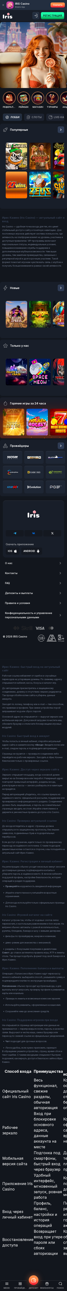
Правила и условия (17, 603)
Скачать (57, 5)
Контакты (11, 573)
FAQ (7, 583)
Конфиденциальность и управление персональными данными (28, 615)
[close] (3, 5)
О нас (8, 563)
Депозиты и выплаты (19, 593)
